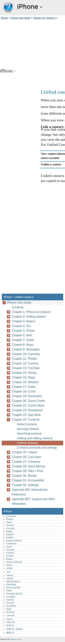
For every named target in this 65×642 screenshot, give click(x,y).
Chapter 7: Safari (23, 340)
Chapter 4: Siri (21, 325)
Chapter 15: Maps (23, 377)
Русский (10, 603)
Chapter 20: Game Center (28, 400)
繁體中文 (10, 633)
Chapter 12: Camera (25, 363)
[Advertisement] (32, 43)
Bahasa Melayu (13, 581)
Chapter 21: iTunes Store (28, 405)
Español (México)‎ (14, 540)
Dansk (9, 522)
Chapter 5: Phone (23, 330)
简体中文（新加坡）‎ (15, 629)
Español (9, 534)
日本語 (9, 568)
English (9, 531)
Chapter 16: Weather (25, 382)
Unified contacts (27, 442)
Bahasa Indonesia (14, 562)
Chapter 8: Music (23, 344)
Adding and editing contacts (35, 438)
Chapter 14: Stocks (24, 372)
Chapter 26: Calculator (26, 456)
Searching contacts (29, 433)
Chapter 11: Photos (24, 358)
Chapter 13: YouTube (26, 368)
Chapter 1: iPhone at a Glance (31, 311)
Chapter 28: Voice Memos (28, 466)
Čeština (9, 519)
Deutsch (10, 525)
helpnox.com (15, 639)
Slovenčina (11, 606)
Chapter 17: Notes (24, 386)
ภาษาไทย (10, 615)
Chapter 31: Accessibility (28, 480)
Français (10, 550)
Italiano (9, 565)
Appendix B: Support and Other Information (33, 501)
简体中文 (10, 625)
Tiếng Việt (10, 622)
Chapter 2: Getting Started (29, 316)
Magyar (9, 559)
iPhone (8, 7)
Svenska (10, 612)
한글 (8, 572)
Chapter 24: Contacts (44, 18)
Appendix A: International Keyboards (29, 492)
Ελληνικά (10, 528)
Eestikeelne (11, 543)
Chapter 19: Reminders (27, 396)
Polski (9, 590)
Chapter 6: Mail (22, 335)
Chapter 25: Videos (24, 452)
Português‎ (10, 597)
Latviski (9, 578)
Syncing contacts (28, 428)
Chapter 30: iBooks (24, 475)
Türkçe (9, 619)
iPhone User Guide (20, 18)
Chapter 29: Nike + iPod (27, 471)
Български (11, 516)
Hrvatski (10, 556)
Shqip (8, 609)
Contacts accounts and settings (37, 447)
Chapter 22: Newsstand (27, 410)
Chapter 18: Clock (23, 391)
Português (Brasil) (14, 594)
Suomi (9, 547)
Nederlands (11, 584)
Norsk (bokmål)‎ (13, 587)
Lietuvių (9, 575)
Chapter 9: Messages (26, 349)
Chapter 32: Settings (25, 485)
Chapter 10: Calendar (26, 354)
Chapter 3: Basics (23, 321)
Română (10, 600)
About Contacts (27, 424)
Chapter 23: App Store (26, 414)
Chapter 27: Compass (26, 461)
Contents (17, 307)
